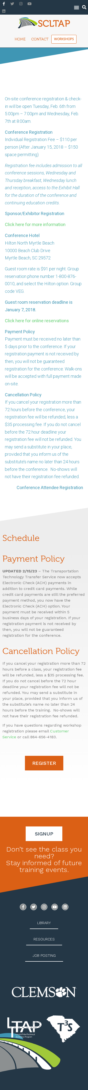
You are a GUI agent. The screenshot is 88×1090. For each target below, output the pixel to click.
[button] (76, 7)
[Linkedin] (3, 11)
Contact (39, 39)
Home (20, 39)
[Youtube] (29, 3)
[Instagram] (20, 3)
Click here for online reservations (37, 320)
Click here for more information (35, 224)
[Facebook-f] (3, 3)
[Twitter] (12, 3)
